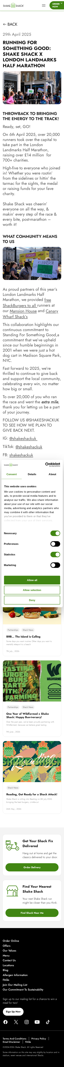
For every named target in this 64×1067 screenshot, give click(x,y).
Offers (6, 946)
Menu (6, 955)
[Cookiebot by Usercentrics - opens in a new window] (45, 464)
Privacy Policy (38, 1038)
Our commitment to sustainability (23, 990)
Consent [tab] (11, 474)
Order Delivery (32, 867)
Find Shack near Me (32, 913)
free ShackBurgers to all (27, 302)
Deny (32, 600)
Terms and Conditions (14, 1038)
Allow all (32, 580)
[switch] (55, 544)
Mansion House (23, 311)
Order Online (11, 941)
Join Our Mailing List (15, 985)
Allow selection (32, 590)
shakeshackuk (21, 455)
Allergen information (15, 975)
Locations (8, 965)
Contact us (9, 960)
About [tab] (52, 474)
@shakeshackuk (23, 439)
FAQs (6, 980)
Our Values (9, 951)
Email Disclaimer (11, 1042)
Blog (5, 970)
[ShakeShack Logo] (18, 5)
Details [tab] (32, 474)
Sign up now (13, 1011)
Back (12, 24)
